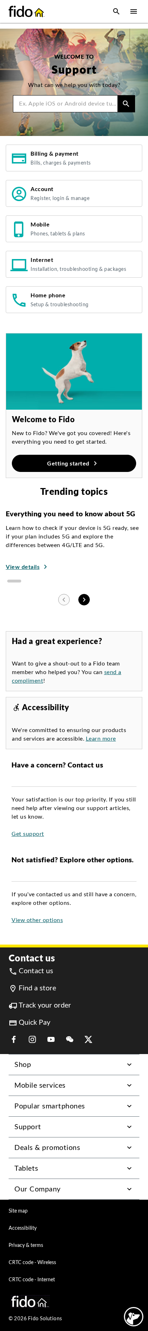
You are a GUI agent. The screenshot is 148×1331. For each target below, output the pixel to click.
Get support (27, 834)
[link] (74, 158)
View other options (37, 920)
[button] (116, 11)
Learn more (101, 739)
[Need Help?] (133, 1316)
